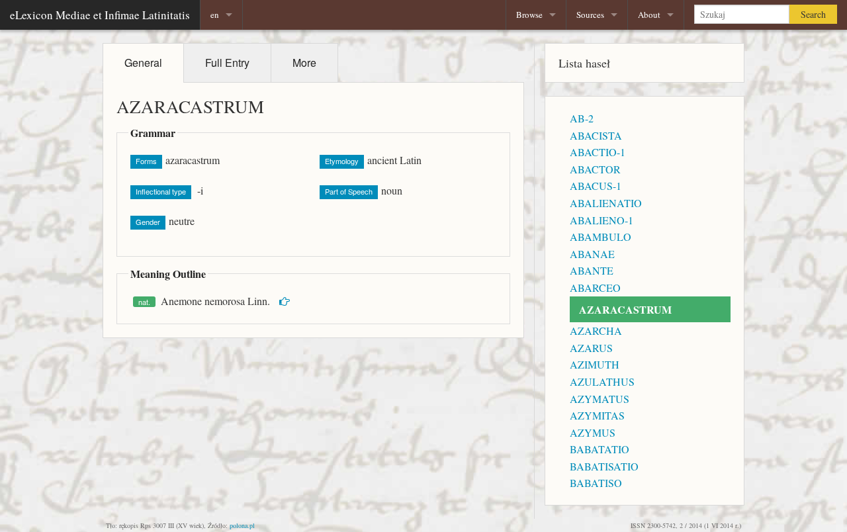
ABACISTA (596, 135)
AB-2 (582, 118)
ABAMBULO (600, 237)
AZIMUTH (594, 364)
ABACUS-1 (595, 186)
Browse (529, 15)
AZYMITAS (597, 415)
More (304, 62)
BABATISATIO (604, 466)
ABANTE (591, 270)
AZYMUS (592, 432)
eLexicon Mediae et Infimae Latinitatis (100, 14)
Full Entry (227, 62)
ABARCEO (595, 287)
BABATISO (596, 483)
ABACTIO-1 (597, 152)
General (143, 62)
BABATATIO (599, 449)
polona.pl (242, 525)
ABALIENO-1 (601, 220)
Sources (590, 15)
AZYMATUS (599, 399)
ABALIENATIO (606, 203)
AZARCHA (596, 330)
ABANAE (592, 254)
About (649, 15)
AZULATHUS (602, 381)
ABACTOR (595, 169)
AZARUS (591, 348)
